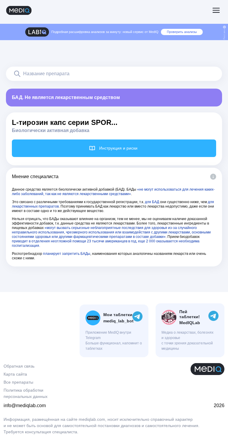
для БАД (152, 202)
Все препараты (18, 382)
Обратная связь (19, 366)
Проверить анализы (182, 32)
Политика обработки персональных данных (26, 393)
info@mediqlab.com (25, 405)
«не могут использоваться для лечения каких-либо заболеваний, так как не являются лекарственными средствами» (113, 191)
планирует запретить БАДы (66, 254)
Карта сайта (15, 374)
